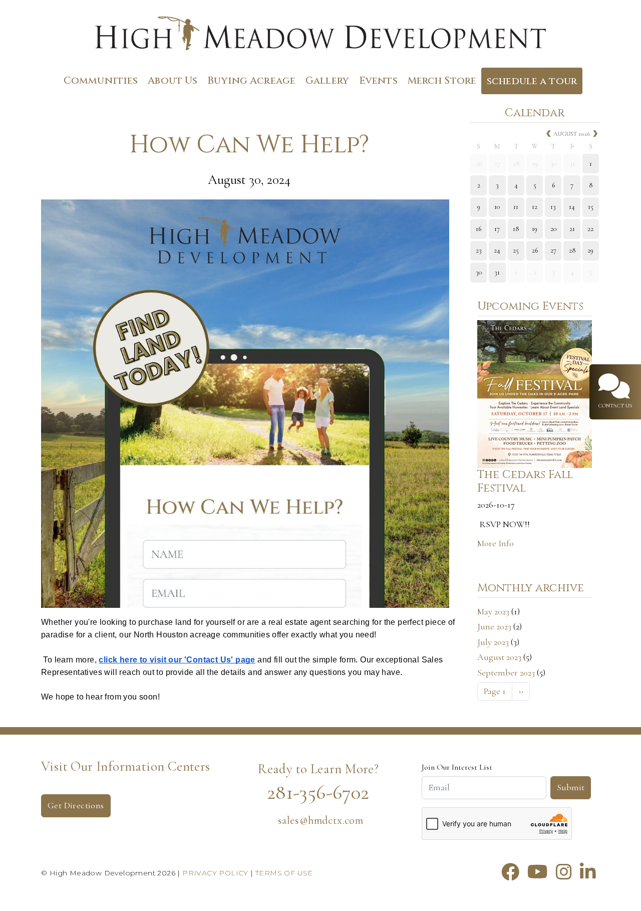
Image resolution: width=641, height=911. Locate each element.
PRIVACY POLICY (215, 872)
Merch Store (442, 80)
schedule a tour (532, 81)
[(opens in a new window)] (510, 872)
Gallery (327, 80)
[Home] (320, 36)
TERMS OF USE (284, 872)
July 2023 (493, 641)
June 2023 (494, 626)
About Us (172, 80)
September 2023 (506, 672)
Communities (101, 80)
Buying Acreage (251, 80)
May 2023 (493, 611)
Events (378, 80)
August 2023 (499, 656)
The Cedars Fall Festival (525, 481)
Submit (570, 787)
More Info (495, 543)
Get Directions (76, 805)
